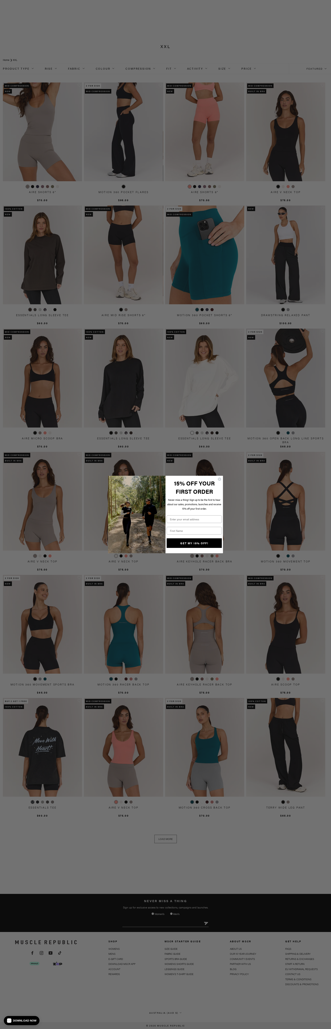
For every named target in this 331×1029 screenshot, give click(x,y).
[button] (21, 1020)
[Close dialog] (219, 479)
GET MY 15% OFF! (194, 543)
